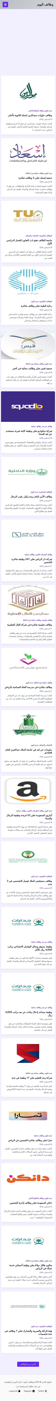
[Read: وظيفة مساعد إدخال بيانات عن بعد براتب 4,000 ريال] (28, 987)
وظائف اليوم (45, 4)
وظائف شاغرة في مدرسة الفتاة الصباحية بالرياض (28, 687)
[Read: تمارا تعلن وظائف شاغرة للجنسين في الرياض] (28, 1116)
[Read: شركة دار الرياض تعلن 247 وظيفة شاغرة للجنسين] (28, 534)
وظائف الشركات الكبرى (43, 554)
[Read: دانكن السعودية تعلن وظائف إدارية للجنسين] (28, 1178)
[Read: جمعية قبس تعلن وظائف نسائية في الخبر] (28, 344)
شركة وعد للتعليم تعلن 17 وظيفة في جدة (32, 1077)
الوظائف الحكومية (45, 236)
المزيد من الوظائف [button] (28, 1364)
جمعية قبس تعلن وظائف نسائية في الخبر (32, 368)
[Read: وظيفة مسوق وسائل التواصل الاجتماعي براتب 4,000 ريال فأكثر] (28, 922)
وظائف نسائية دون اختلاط (35, 173)
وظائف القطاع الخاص (36, 111)
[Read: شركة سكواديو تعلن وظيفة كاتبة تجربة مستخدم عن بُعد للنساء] (28, 406)
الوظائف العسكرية (45, 492)
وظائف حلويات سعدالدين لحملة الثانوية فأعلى (30, 115)
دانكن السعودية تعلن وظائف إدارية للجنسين (31, 1202)
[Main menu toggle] (5, 4)
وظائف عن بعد (47, 426)
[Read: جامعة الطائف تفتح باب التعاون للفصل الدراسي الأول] (28, 216)
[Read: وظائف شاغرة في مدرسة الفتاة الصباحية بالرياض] (28, 662)
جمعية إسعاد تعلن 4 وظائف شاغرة (35, 177)
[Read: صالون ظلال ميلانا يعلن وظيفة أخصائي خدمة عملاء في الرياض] (28, 1241)
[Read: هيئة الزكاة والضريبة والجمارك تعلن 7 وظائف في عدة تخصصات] (28, 1306)
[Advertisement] (28, 38)
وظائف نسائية (36, 426)
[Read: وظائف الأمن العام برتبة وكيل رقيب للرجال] (28, 472)
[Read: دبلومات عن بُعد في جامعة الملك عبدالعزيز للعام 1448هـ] (28, 725)
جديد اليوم (48, 111)
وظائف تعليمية (47, 620)
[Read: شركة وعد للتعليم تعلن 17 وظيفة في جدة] (28, 1053)
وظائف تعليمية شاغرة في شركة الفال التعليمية (29, 624)
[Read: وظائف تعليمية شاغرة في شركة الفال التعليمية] (28, 600)
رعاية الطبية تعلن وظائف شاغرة (36, 305)
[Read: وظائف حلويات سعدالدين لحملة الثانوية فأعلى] (28, 91)
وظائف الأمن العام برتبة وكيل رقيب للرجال (31, 496)
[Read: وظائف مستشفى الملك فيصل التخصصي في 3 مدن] (28, 856)
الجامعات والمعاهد (32, 236)
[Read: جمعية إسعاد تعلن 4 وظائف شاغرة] (28, 153)
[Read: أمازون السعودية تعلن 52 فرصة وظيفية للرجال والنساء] (28, 791)
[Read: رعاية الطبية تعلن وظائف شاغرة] (28, 281)
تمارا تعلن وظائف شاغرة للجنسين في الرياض (30, 1140)
